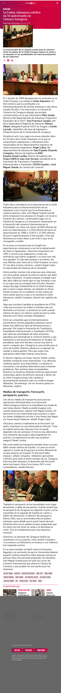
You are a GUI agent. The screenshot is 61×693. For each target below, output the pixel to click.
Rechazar (28, 650)
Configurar (41, 650)
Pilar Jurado (33, 581)
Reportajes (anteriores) (11, 23)
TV (57, 3)
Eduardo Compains (9, 577)
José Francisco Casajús (31, 577)
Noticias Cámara (8, 573)
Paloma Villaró (24, 581)
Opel (17, 581)
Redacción (6, 9)
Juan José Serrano (9, 581)
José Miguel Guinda (45, 577)
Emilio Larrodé (19, 577)
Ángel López (39, 573)
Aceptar (17, 650)
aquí (13, 658)
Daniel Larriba (48, 573)
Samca (40, 581)
